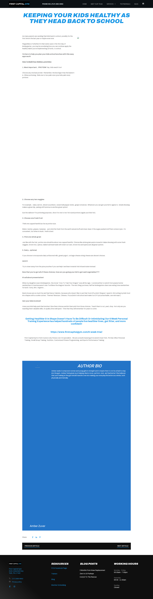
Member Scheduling (58, 585)
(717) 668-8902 (17, 578)
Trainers (54, 574)
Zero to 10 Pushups (87, 573)
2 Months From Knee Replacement (92, 570)
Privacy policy (17, 582)
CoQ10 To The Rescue (88, 577)
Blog (53, 579)
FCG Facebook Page (59, 568)
